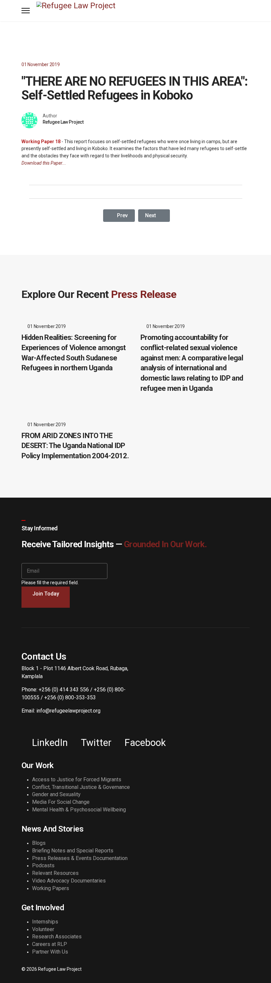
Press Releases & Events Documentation (80, 858)
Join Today (45, 594)
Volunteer (43, 929)
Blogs (39, 843)
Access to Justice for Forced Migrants (76, 779)
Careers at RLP (49, 944)
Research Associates (57, 936)
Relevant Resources (55, 873)
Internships (45, 922)
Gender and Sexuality (56, 794)
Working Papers (50, 888)
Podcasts (43, 865)
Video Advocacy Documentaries (69, 881)
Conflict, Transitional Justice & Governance (81, 787)
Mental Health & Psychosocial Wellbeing (79, 809)
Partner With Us (50, 952)
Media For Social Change (61, 802)
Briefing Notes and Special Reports (72, 850)
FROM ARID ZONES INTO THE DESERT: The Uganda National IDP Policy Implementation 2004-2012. (75, 445)
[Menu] (25, 10)
